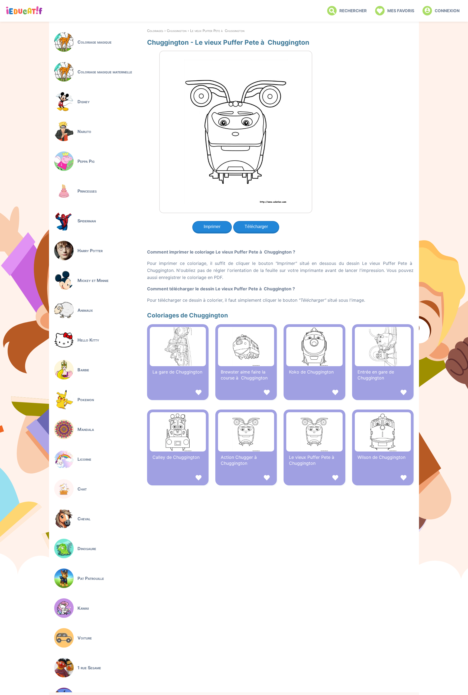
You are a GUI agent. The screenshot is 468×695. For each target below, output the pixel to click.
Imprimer (212, 226)
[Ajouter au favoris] (178, 393)
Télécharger (256, 226)
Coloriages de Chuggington (187, 315)
